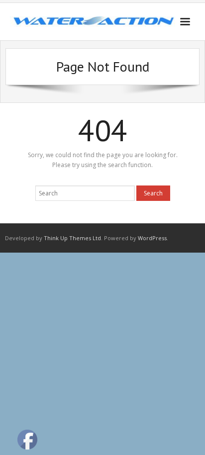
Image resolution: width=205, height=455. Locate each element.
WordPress (152, 238)
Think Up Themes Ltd (72, 238)
